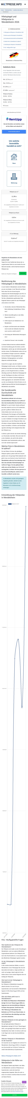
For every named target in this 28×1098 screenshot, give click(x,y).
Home (2, 10)
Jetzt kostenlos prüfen (14, 131)
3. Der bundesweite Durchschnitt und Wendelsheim (13, 38)
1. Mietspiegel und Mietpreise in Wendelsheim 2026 (13, 32)
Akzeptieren (14, 1095)
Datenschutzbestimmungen (18, 1091)
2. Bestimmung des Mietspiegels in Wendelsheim (12, 35)
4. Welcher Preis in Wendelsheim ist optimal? (12, 41)
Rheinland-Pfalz (8, 10)
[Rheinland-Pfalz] (14, 55)
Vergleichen (22, 273)
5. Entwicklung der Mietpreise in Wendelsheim (12, 44)
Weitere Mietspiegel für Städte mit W (11, 1056)
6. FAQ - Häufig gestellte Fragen (9, 47)
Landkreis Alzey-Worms (18, 10)
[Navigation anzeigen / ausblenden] (25, 4)
